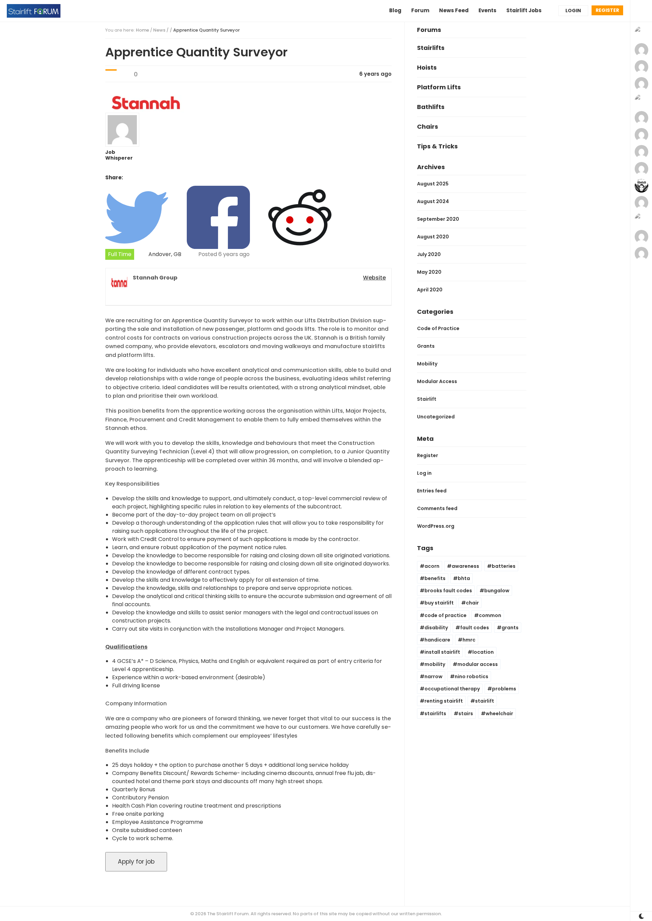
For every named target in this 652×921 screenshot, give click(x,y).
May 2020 (429, 272)
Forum (420, 10)
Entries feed (432, 490)
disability (436, 627)
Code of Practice (438, 328)
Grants (426, 346)
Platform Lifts (439, 87)
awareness (465, 566)
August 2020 (433, 236)
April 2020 (429, 289)
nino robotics (471, 676)
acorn (431, 566)
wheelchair (499, 713)
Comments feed (437, 508)
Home (142, 30)
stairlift (484, 701)
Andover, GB (164, 254)
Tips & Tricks (437, 146)
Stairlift (426, 399)
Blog (395, 10)
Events (487, 10)
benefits (435, 578)
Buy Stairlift (439, 602)
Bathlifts (431, 107)
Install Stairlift (442, 652)
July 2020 (429, 254)
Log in (424, 473)
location (483, 652)
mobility (434, 664)
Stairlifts (431, 47)
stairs (465, 713)
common (490, 615)
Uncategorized (436, 416)
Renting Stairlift (443, 701)
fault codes (474, 627)
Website (374, 278)
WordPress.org (435, 526)
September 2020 (438, 219)
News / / (196, 30)
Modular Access (437, 381)
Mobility (427, 363)
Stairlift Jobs (524, 10)
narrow (433, 676)
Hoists (427, 67)
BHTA (464, 578)
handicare (437, 639)
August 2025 (433, 183)
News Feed (454, 10)
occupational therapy (452, 688)
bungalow (496, 590)
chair (472, 602)
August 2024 (433, 201)
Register (607, 10)
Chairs (427, 126)
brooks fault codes (448, 590)
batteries (503, 566)
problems (504, 688)
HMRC (469, 639)
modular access (477, 664)
